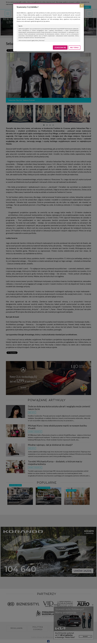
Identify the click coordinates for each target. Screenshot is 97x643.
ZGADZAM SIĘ (60, 47)
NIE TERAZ (74, 47)
